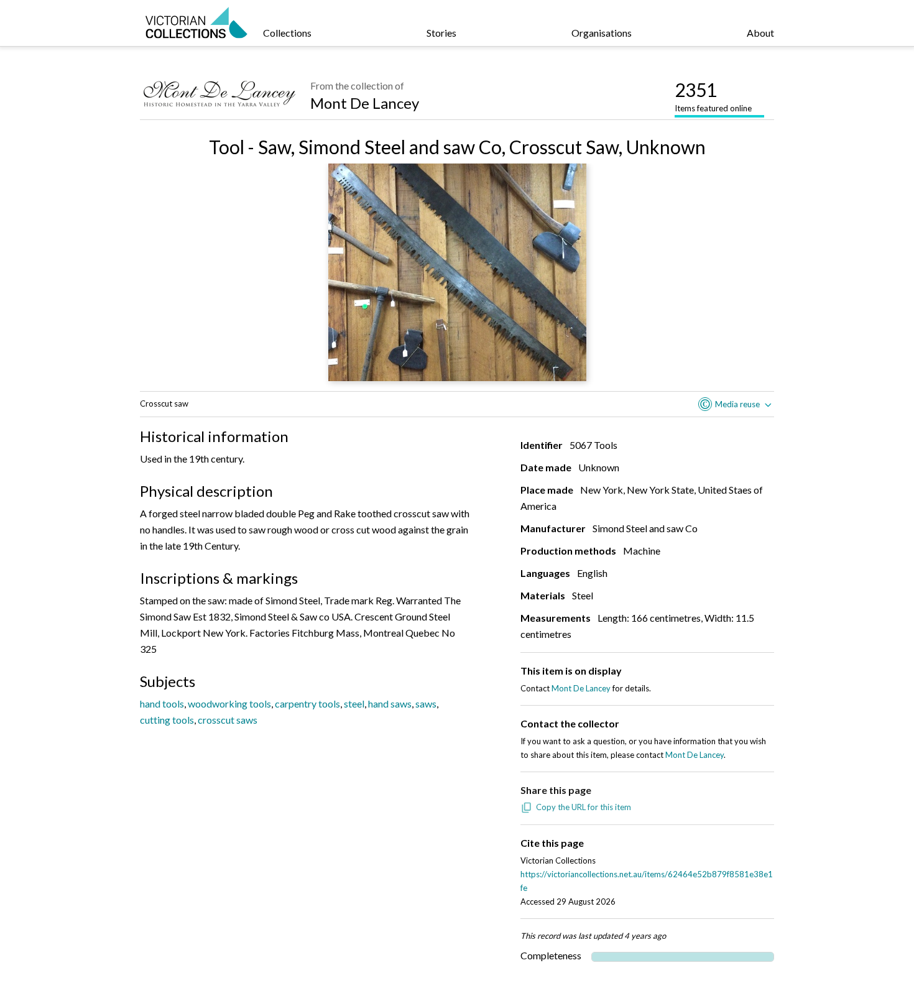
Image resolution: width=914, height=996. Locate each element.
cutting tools (167, 720)
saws (425, 703)
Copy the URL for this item (583, 807)
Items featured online (713, 95)
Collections (287, 33)
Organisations (601, 33)
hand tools (162, 703)
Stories (441, 33)
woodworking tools (229, 703)
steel (354, 703)
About (760, 33)
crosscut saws (227, 720)
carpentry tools (307, 703)
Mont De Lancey (364, 103)
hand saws (390, 703)
